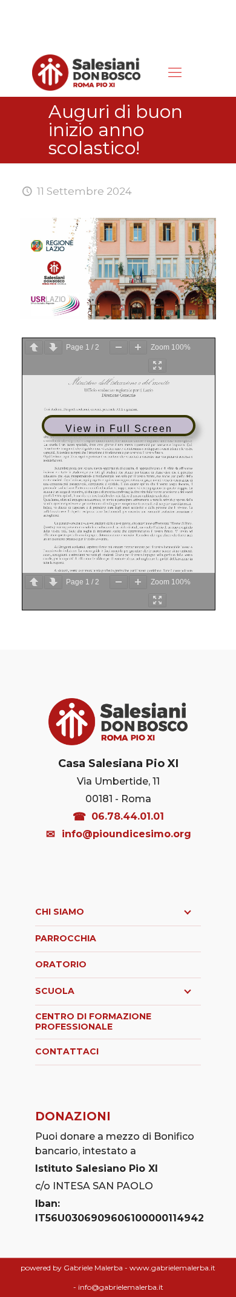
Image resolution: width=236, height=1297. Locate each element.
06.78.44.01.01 (127, 816)
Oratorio (61, 964)
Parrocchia (65, 938)
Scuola (54, 990)
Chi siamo (59, 911)
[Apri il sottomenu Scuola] (187, 991)
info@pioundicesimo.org (126, 834)
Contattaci (67, 1051)
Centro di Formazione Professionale (93, 1022)
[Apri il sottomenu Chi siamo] (187, 912)
